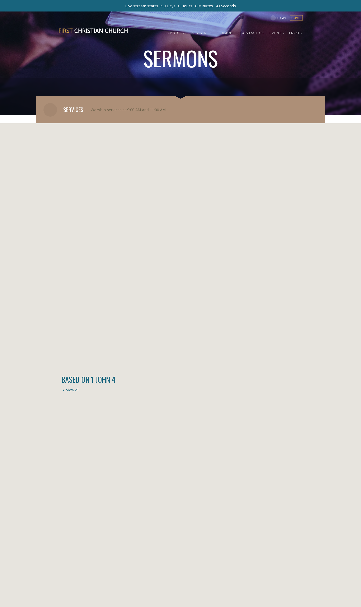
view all (72, 389)
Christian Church (93, 30)
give (296, 18)
